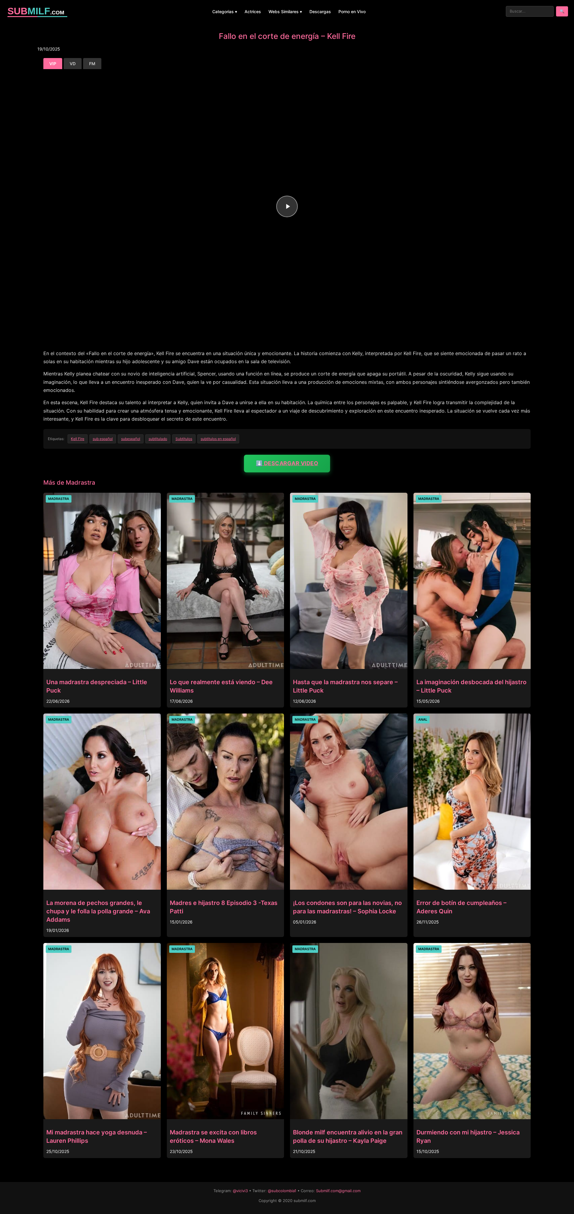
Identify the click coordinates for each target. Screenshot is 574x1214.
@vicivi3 (240, 1190)
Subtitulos (183, 438)
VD (73, 63)
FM (92, 63)
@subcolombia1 (282, 1190)
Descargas (320, 11)
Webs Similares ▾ (285, 11)
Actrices (253, 11)
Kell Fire (77, 438)
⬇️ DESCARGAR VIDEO (287, 463)
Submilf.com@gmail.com (338, 1190)
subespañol (130, 438)
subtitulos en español (218, 438)
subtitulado (158, 438)
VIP (52, 63)
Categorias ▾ (224, 11)
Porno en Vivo (352, 11)
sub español (103, 438)
